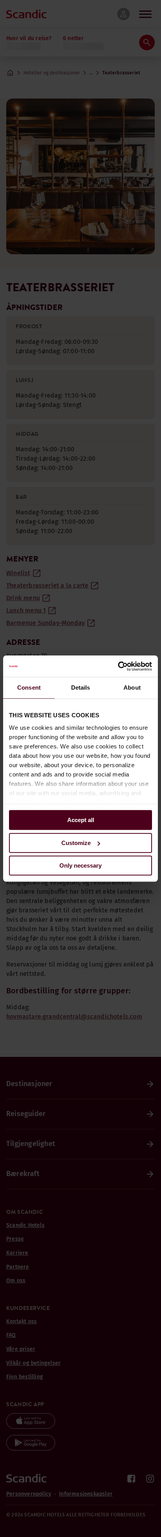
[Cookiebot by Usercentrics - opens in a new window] (118, 666)
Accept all (80, 820)
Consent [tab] (29, 687)
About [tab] (132, 687)
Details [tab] (80, 687)
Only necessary (80, 865)
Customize (76, 843)
